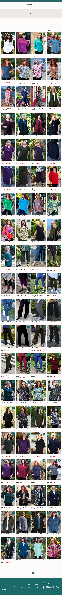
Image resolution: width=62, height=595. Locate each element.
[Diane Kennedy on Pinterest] (5, 589)
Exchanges (36, 587)
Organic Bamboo (30, 584)
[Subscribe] (14, 586)
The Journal (30, 585)
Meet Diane (29, 582)
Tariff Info (29, 587)
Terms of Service (30, 588)
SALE (29, 6)
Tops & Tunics (23, 582)
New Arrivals (21, 6)
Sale (21, 588)
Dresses (22, 587)
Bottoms (22, 584)
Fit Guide (36, 584)
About (37, 6)
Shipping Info (37, 585)
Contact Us (36, 582)
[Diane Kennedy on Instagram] (2, 589)
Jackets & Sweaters (24, 585)
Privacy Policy (29, 591)
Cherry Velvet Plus (46, 586)
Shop (26, 6)
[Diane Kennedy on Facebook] (4, 589)
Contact (41, 6)
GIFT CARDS (33, 6)
